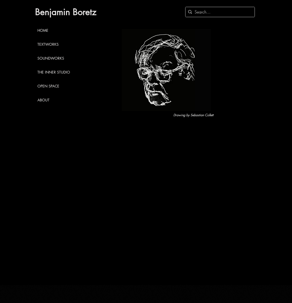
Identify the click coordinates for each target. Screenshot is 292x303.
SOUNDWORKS (50, 58)
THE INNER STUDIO (53, 72)
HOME (42, 30)
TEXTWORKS (48, 44)
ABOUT (43, 100)
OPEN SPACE (48, 86)
